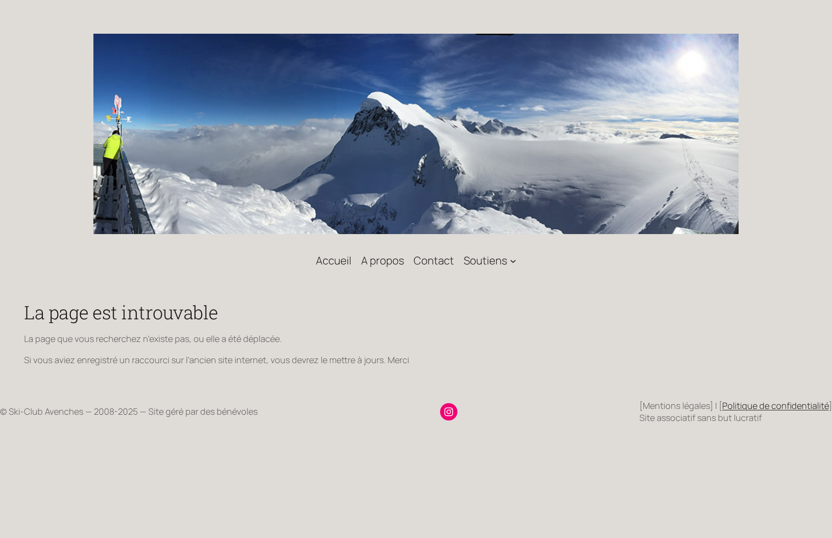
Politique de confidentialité (775, 405)
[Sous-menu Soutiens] (513, 260)
